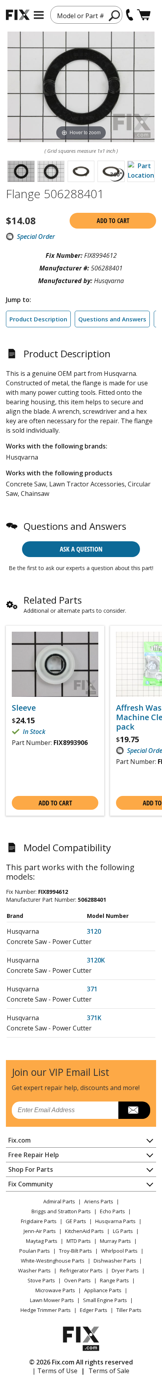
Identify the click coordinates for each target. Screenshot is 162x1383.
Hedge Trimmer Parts (45, 1310)
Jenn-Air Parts (40, 1231)
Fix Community (30, 1184)
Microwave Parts (55, 1290)
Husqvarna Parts (115, 1221)
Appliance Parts (103, 1290)
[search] (114, 15)
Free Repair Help (33, 1154)
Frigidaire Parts (39, 1221)
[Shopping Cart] (144, 15)
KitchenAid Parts (84, 1231)
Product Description (38, 319)
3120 (94, 931)
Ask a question (81, 549)
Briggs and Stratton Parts (61, 1211)
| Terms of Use (54, 1370)
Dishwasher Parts (115, 1260)
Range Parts (114, 1280)
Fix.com (19, 1140)
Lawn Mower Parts (52, 1300)
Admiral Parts (59, 1201)
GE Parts (76, 1221)
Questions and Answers (112, 319)
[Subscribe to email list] (134, 1110)
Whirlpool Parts (119, 1250)
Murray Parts (115, 1240)
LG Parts (123, 1231)
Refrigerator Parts (81, 1270)
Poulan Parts (34, 1250)
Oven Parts (77, 1280)
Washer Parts (34, 1270)
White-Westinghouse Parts (53, 1260)
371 (92, 989)
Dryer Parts (125, 1270)
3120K (96, 960)
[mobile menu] (39, 15)
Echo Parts (112, 1211)
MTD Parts (78, 1240)
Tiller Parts (129, 1310)
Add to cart (113, 220)
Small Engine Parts (105, 1300)
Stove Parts (41, 1280)
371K (94, 1017)
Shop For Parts (30, 1169)
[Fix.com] (17, 14)
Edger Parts (93, 1310)
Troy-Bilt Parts (75, 1250)
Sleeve (24, 708)
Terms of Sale (108, 1370)
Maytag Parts (41, 1240)
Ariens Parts (98, 1201)
